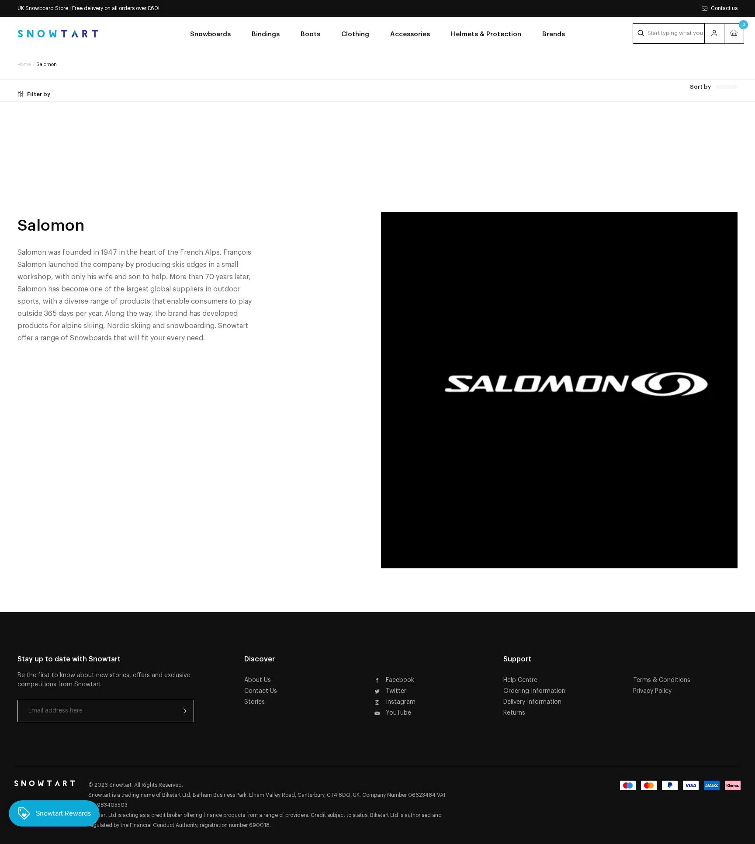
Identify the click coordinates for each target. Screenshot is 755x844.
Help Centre (520, 680)
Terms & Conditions (661, 680)
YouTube (398, 713)
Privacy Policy (652, 691)
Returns (514, 713)
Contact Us (260, 691)
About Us (257, 680)
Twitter (396, 691)
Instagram (401, 702)
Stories (254, 702)
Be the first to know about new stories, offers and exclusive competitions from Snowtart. (103, 680)
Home (24, 64)
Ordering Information (534, 691)
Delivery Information (532, 702)
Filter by (38, 94)
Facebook (400, 680)
